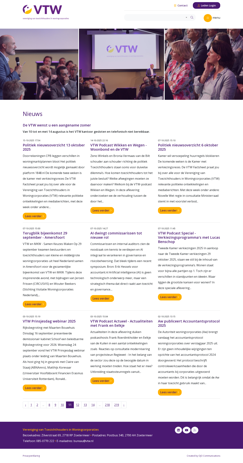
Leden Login (208, 5)
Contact (182, 5)
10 (62, 405)
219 (116, 405)
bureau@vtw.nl (83, 441)
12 (77, 405)
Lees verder (33, 216)
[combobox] (156, 17)
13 (85, 405)
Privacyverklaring (31, 455)
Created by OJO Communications (203, 455)
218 (107, 405)
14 (92, 405)
